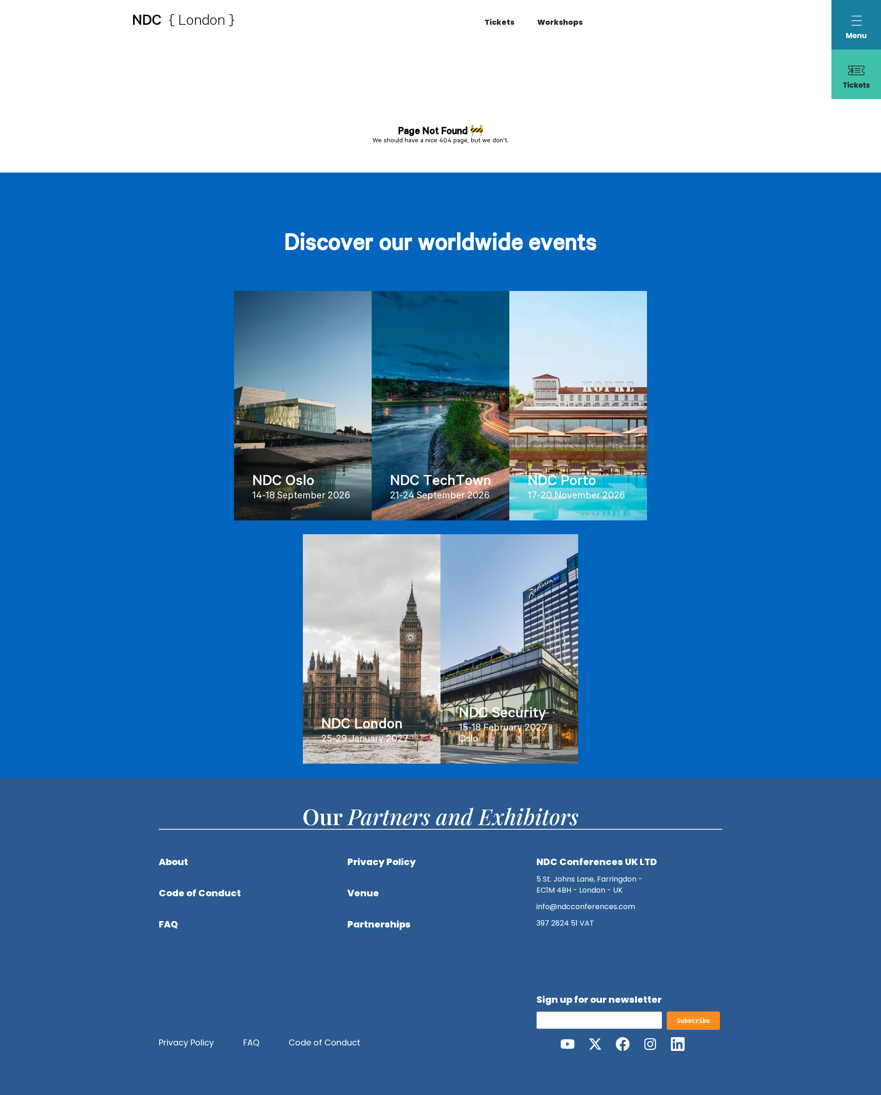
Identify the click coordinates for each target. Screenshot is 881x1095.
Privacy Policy (381, 861)
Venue (363, 893)
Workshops (560, 22)
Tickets (499, 22)
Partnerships (379, 924)
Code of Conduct (200, 893)
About (173, 861)
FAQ (168, 924)
